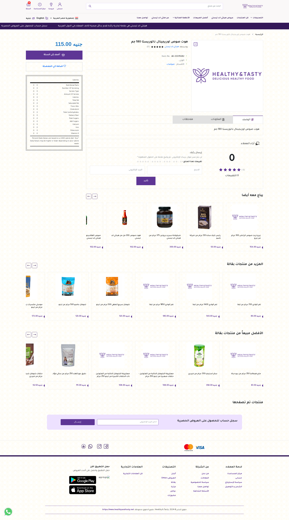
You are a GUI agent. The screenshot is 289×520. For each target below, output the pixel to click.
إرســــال (77, 422)
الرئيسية (259, 35)
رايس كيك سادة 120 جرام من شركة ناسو (205, 237)
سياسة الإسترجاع (233, 482)
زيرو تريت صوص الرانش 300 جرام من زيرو (246, 237)
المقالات (205, 478)
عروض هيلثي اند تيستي (222, 18)
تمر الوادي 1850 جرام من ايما (161, 305)
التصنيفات (257, 18)
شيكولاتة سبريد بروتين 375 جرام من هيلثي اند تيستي (165, 237)
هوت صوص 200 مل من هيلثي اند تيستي (126, 237)
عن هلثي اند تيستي (160, 18)
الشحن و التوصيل (233, 487)
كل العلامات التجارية (133, 474)
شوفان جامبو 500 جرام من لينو (72, 305)
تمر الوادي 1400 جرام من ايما (205, 305)
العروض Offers (168, 478)
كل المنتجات (242, 18)
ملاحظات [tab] (187, 119)
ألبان (173, 474)
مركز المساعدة (234, 474)
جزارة (173, 487)
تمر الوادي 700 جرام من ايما (249, 305)
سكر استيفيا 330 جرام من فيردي (202, 374)
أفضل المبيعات (200, 18)
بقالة (173, 482)
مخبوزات (172, 496)
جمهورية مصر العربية (64, 18)
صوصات (170, 64)
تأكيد (146, 181)
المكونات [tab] (216, 119)
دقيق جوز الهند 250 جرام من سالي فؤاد (69, 374)
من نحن (205, 474)
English (41, 18)
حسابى (238, 478)
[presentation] (94, 196)
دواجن (173, 491)
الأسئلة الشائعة (201, 491)
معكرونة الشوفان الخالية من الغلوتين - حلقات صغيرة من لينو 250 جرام (155, 375)
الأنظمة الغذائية (182, 18)
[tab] (248, 120)
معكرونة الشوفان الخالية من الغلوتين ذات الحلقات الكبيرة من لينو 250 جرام (113, 375)
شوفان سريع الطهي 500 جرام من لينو (113, 305)
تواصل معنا (142, 18)
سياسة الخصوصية (200, 482)
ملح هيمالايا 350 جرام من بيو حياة (246, 374)
